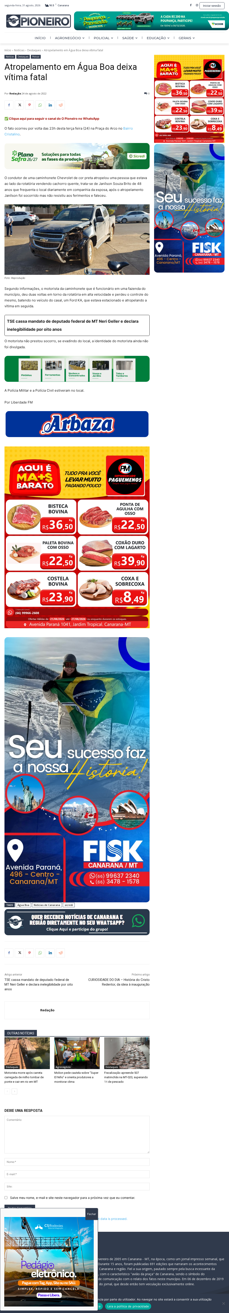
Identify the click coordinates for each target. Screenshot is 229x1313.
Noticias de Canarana (47, 905)
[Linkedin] (50, 104)
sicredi (69, 905)
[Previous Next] (49, 1262)
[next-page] (14, 1091)
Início (7, 50)
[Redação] (22, 1010)
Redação (15, 93)
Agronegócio (63, 1067)
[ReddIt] (60, 104)
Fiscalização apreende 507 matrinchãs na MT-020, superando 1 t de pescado (126, 1077)
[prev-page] (7, 1091)
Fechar (91, 1214)
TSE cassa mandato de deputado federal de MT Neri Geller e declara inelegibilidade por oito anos (38, 984)
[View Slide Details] (151, 20)
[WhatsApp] (39, 104)
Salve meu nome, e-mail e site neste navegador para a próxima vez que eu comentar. (72, 1198)
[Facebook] (190, 5)
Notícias (19, 50)
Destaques (34, 50)
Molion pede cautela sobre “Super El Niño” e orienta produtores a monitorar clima (76, 1077)
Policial (35, 56)
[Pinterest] (29, 104)
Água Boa (23, 905)
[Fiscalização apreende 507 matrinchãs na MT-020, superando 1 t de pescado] (127, 1053)
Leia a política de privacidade (128, 1306)
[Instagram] (196, 5)
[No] (223, 1303)
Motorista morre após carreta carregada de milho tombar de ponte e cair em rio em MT (24, 1077)
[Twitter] (19, 104)
